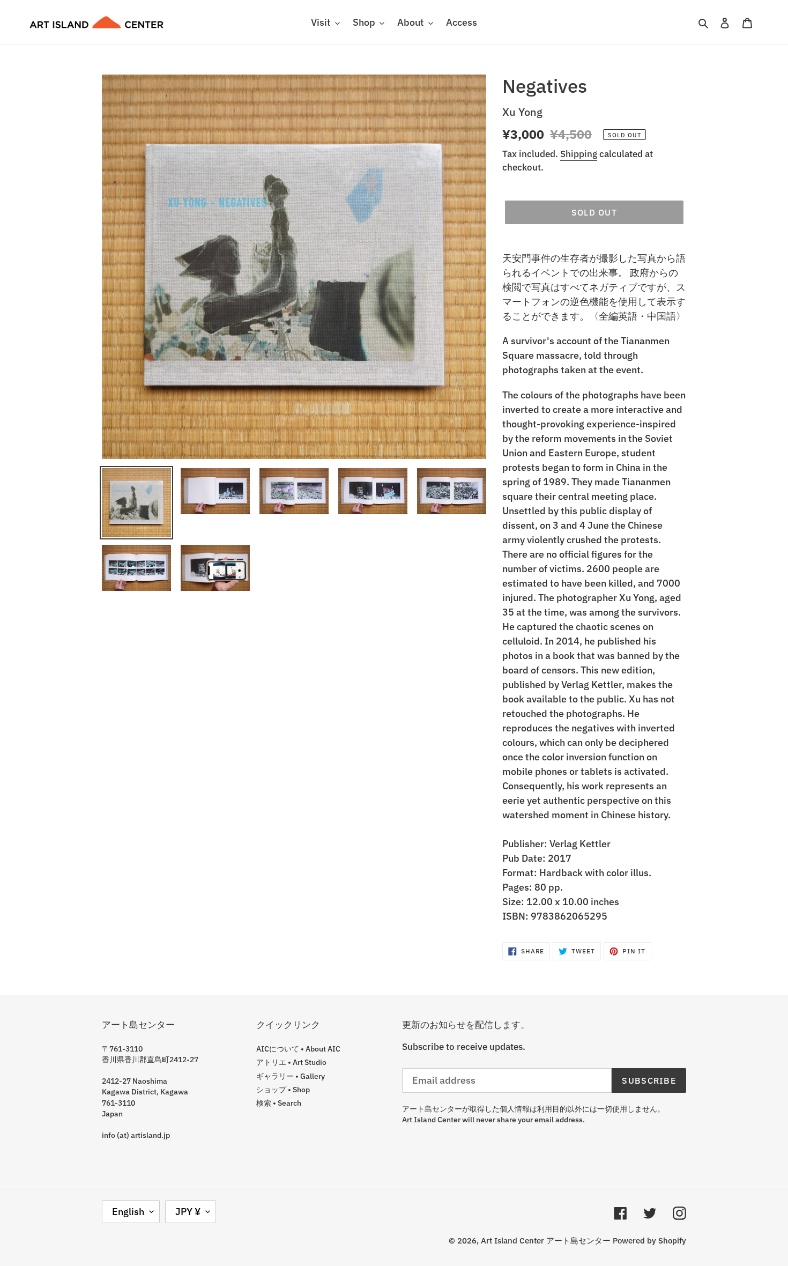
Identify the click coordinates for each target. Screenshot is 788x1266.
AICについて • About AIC (298, 1049)
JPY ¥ (187, 1211)
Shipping (578, 154)
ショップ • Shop (283, 1089)
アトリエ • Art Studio (291, 1062)
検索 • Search (278, 1103)
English (128, 1211)
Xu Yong (522, 112)
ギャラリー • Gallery (290, 1076)
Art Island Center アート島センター (546, 1240)
